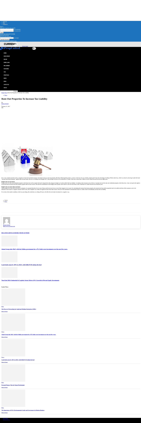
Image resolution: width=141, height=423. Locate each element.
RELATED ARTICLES (8, 233)
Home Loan (6, 62)
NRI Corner (7, 65)
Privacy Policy (6, 419)
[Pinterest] (14, 132)
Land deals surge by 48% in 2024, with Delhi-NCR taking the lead (21, 265)
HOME (5, 53)
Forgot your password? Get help (7, 34)
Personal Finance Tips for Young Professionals (13, 385)
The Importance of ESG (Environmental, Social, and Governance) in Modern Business (22, 410)
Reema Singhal (5, 103)
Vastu (5, 87)
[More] (25, 132)
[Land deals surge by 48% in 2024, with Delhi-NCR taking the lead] (9, 262)
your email (16, 38)
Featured (6, 68)
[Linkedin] (19, 132)
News (5, 78)
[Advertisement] (71, 119)
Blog (4, 22)
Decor (5, 59)
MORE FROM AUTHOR (22, 233)
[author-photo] (6, 223)
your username (17, 29)
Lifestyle (6, 84)
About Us (5, 21)
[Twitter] (9, 132)
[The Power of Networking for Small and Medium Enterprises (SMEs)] (13, 305)
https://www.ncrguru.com (9, 226)
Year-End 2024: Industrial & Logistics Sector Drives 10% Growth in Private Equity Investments (30, 280)
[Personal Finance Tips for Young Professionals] (13, 381)
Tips (5, 71)
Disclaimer (5, 418)
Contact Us (5, 24)
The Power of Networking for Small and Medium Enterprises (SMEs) (18, 309)
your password (17, 31)
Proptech (6, 75)
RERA (5, 81)
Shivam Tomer (4, 311)
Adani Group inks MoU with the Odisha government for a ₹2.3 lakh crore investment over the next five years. (34, 249)
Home (2, 92)
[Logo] (10, 49)
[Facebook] (3, 132)
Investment (7, 56)
